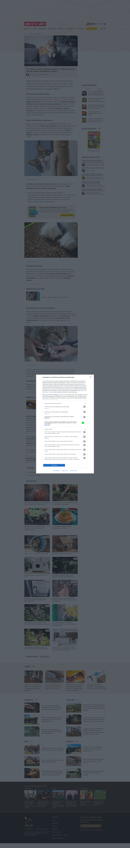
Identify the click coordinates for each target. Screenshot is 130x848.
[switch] (84, 407)
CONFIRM (54, 465)
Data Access (65, 470)
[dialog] (65, 424)
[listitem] (65, 403)
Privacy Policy (73, 470)
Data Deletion (56, 470)
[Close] (91, 377)
